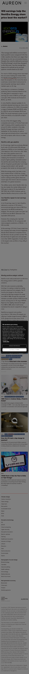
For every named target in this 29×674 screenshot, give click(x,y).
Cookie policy (6, 341)
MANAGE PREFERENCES (14, 345)
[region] (14, 337)
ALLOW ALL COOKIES (14, 349)
